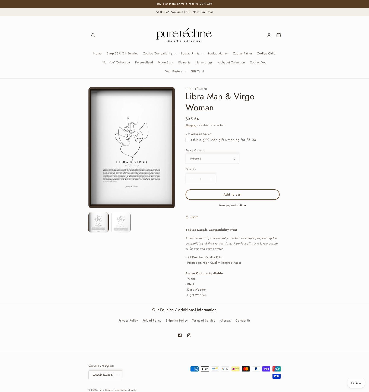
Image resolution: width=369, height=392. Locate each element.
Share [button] (194, 217)
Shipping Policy (177, 320)
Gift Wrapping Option (198, 134)
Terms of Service (203, 320)
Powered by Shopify (125, 390)
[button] (93, 35)
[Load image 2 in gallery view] (121, 222)
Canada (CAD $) (103, 375)
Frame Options (195, 150)
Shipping (191, 125)
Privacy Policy (128, 320)
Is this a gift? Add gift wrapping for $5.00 (222, 139)
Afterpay (225, 320)
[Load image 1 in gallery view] (98, 222)
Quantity (191, 169)
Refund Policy (151, 320)
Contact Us (243, 320)
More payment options (232, 205)
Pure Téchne (106, 390)
